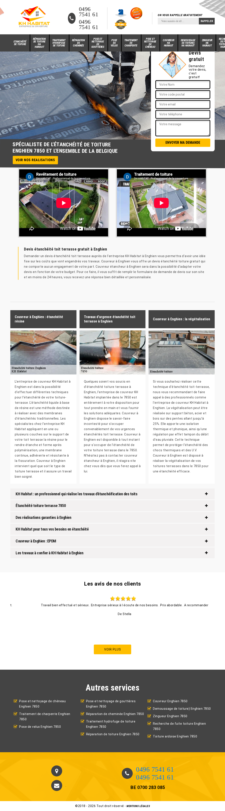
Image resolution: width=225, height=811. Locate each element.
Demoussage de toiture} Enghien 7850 (182, 708)
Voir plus (112, 649)
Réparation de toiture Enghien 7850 (113, 734)
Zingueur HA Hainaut (207, 43)
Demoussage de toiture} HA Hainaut (188, 43)
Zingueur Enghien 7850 (170, 716)
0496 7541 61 (88, 12)
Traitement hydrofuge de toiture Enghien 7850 (111, 724)
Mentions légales (138, 806)
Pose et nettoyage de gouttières (97, 42)
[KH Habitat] (33, 17)
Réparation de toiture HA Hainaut (39, 42)
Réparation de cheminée (78, 43)
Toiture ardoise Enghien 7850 (175, 736)
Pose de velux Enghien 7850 (40, 726)
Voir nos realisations (35, 160)
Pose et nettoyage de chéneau (150, 42)
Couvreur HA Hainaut (168, 43)
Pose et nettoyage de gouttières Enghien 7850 (111, 703)
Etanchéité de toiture (20, 43)
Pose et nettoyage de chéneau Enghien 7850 (42, 703)
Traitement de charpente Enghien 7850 (44, 716)
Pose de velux (114, 43)
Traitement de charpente (131, 43)
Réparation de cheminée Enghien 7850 (115, 714)
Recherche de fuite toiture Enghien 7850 (179, 726)
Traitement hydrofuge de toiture (58, 43)
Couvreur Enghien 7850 (170, 701)
